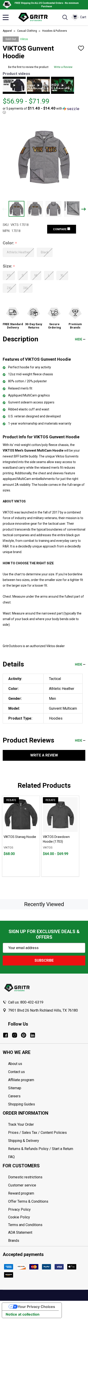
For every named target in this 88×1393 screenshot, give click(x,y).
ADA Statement (20, 1232)
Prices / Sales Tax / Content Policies (37, 1132)
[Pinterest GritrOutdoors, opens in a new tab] (23, 1035)
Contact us (16, 1072)
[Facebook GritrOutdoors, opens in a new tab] (5, 1035)
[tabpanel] (21, 836)
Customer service (22, 1185)
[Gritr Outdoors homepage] (35, 17)
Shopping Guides (21, 1104)
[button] (43, 110)
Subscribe (44, 960)
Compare (60, 229)
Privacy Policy (46, 1209)
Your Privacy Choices (36, 1306)
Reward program (21, 1193)
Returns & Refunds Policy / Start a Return (40, 1149)
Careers (14, 1096)
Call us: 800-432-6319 (25, 1002)
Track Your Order (21, 1124)
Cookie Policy (46, 1217)
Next (83, 209)
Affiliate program (21, 1080)
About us (15, 1064)
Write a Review (63, 67)
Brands (13, 1240)
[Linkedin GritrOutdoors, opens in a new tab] (32, 1035)
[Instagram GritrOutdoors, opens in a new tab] (14, 1035)
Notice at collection (22, 1314)
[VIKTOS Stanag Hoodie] (21, 814)
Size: (9, 266)
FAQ (11, 1157)
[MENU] (6, 17)
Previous (4, 209)
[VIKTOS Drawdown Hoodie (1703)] (60, 814)
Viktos (24, 39)
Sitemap (14, 1088)
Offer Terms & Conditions (28, 1201)
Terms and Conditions (46, 1225)
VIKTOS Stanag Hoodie (20, 837)
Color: (10, 243)
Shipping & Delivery (23, 1141)
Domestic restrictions (25, 1177)
